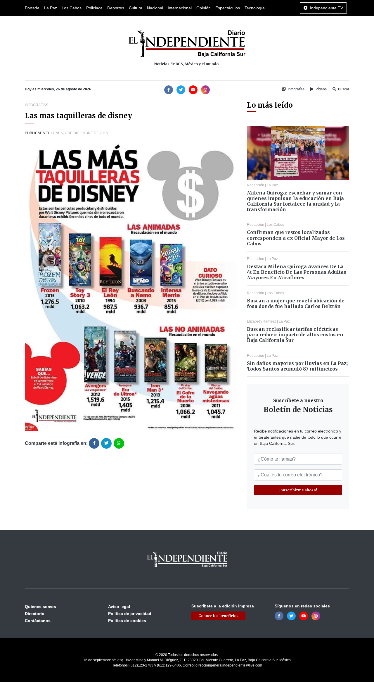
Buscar (343, 89)
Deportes (115, 8)
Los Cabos (72, 8)
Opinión (203, 8)
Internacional (180, 8)
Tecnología (255, 8)
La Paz (50, 8)
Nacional (155, 8)
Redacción (255, 185)
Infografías (295, 89)
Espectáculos (227, 8)
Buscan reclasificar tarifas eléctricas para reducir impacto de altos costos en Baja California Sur (295, 334)
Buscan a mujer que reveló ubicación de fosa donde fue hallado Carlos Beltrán (295, 303)
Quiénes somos (40, 606)
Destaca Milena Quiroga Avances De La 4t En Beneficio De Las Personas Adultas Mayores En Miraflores (296, 272)
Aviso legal (119, 606)
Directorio (34, 613)
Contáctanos (38, 620)
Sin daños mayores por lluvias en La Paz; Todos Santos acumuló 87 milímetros (297, 366)
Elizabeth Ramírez (261, 321)
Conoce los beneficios (218, 616)
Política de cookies (127, 620)
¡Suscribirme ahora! (298, 490)
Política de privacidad (129, 613)
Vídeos (321, 89)
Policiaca (94, 8)
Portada (32, 8)
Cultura (135, 8)
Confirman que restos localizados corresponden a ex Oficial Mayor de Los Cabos (296, 237)
